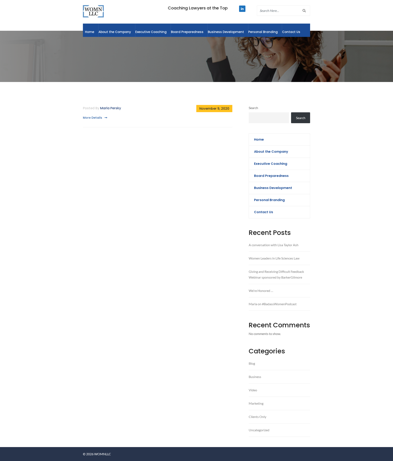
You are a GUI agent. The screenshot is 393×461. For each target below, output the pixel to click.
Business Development (226, 32)
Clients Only (257, 417)
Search (253, 108)
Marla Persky (110, 108)
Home (89, 32)
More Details (93, 118)
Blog (252, 363)
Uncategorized (259, 430)
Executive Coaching (151, 32)
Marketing (256, 403)
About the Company (114, 32)
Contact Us (291, 32)
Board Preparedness (187, 32)
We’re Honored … (261, 291)
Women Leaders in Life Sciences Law (274, 258)
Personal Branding (263, 32)
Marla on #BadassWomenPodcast (273, 304)
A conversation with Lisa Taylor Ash (273, 245)
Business (255, 377)
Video (253, 390)
